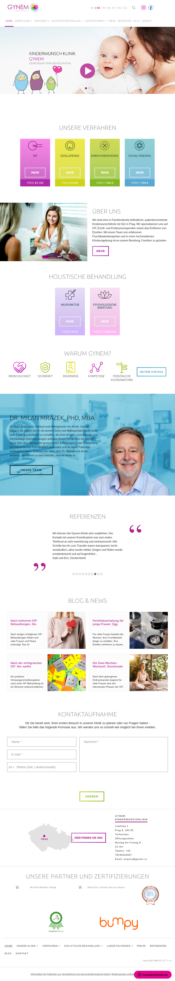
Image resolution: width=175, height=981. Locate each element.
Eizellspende (70, 155)
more (70, 321)
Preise (112, 21)
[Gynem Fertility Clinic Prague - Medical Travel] (104, 896)
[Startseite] (23, 7)
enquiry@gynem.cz (135, 859)
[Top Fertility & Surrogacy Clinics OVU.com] (41, 896)
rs (109, 7)
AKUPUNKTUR (70, 304)
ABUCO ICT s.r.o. (163, 960)
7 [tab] (92, 574)
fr (104, 7)
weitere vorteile (151, 371)
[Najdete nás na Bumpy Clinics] (119, 922)
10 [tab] (101, 574)
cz (125, 7)
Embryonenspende (104, 155)
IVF (35, 155)
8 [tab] (95, 574)
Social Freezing (139, 155)
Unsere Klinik (22, 21)
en (92, 7)
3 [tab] (80, 574)
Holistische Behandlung (66, 21)
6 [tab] (89, 574)
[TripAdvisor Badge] (56, 921)
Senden (91, 796)
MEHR (100, 251)
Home (9, 21)
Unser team (31, 470)
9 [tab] (98, 574)
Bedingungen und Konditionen (128, 974)
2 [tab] (89, 88)
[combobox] (11, 767)
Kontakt (147, 21)
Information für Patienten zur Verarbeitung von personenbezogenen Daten (70, 974)
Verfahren (41, 21)
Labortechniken (95, 21)
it (114, 7)
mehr (35, 172)
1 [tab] (86, 88)
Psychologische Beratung (104, 306)
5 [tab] (86, 574)
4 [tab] (83, 574)
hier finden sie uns (89, 837)
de (98, 7)
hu (119, 7)
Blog (137, 21)
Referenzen (125, 21)
